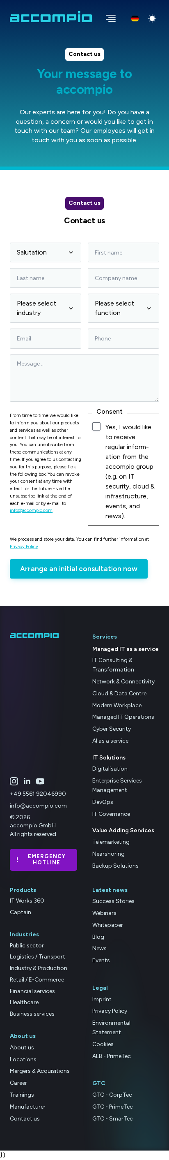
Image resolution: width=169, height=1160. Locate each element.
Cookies (103, 1044)
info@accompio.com (31, 510)
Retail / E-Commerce (37, 979)
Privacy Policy (24, 546)
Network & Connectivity (123, 681)
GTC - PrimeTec (112, 1106)
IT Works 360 (27, 900)
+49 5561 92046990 (38, 793)
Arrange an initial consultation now (78, 569)
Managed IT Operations (123, 716)
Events (101, 960)
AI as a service (110, 740)
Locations (23, 1059)
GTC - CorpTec (112, 1094)
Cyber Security (111, 728)
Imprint (102, 999)
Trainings (22, 1094)
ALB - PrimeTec (111, 1056)
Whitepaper (107, 925)
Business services (32, 1013)
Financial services (32, 991)
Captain (20, 912)
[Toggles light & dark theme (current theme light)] (152, 18)
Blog (98, 936)
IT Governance (111, 813)
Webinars (104, 913)
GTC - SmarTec (112, 1118)
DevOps (102, 802)
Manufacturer (28, 1106)
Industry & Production (38, 968)
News (99, 948)
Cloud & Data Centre (119, 693)
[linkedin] (27, 781)
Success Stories (113, 901)
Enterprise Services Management (117, 785)
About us (22, 1047)
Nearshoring (108, 853)
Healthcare (24, 1002)
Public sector (27, 945)
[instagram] (14, 781)
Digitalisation (110, 768)
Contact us (25, 1118)
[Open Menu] (108, 16)
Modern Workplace (117, 705)
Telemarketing (111, 841)
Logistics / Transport (37, 956)
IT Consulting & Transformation (113, 665)
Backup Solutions (115, 865)
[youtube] (40, 781)
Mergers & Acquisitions (40, 1070)
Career (18, 1082)
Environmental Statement (111, 1027)
